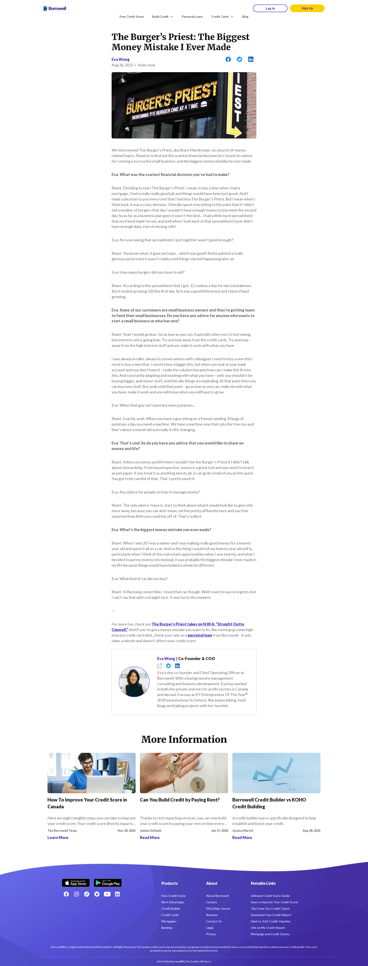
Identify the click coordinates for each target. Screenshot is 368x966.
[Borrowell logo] (54, 8)
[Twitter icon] (97, 894)
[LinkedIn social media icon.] (117, 894)
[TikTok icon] (87, 894)
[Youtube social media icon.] (107, 894)
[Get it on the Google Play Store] (108, 881)
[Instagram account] (76, 894)
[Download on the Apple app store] (76, 881)
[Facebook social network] (66, 894)
